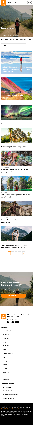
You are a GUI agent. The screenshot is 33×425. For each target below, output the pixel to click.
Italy (4, 357)
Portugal (5, 361)
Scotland (5, 376)
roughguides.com (6, 35)
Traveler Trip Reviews (9, 391)
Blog (4, 349)
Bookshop (6, 334)
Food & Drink (14, 39)
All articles (4, 39)
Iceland (5, 368)
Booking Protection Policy (11, 394)
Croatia (5, 364)
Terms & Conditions (5, 408)
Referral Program (8, 398)
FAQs (4, 342)
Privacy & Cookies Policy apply (19, 408)
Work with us (7, 346)
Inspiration (23, 39)
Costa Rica (6, 372)
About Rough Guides (9, 331)
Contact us (6, 338)
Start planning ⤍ (13, 295)
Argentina (6, 379)
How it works (12, 2)
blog (13, 35)
